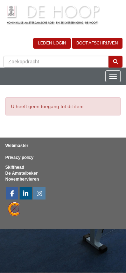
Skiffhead (14, 167)
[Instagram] (39, 194)
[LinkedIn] (26, 194)
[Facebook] (12, 194)
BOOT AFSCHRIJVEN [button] (97, 43)
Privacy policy (19, 157)
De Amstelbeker (21, 173)
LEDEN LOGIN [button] (52, 43)
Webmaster (16, 145)
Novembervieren (22, 179)
